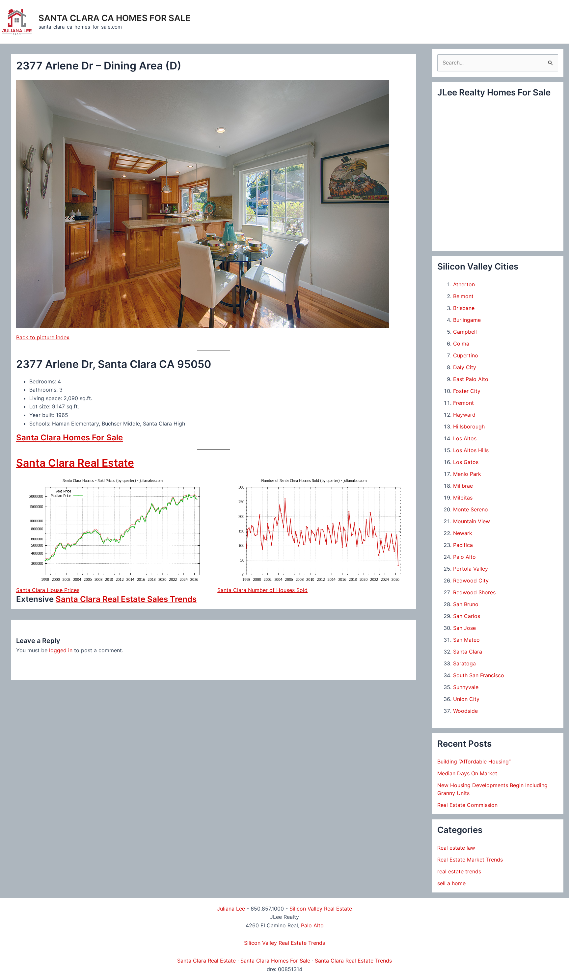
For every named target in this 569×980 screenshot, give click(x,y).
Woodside (465, 711)
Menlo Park (467, 474)
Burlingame (467, 320)
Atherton (464, 284)
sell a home (451, 883)
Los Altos (464, 438)
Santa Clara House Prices (47, 590)
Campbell (465, 331)
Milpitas (463, 497)
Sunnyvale (465, 687)
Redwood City (471, 580)
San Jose (464, 628)
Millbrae (463, 485)
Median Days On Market (467, 773)
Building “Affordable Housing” (474, 761)
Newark (462, 533)
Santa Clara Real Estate (75, 462)
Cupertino (465, 355)
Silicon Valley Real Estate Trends (284, 943)
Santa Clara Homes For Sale (69, 437)
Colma (461, 343)
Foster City (466, 391)
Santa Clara (467, 651)
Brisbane (463, 308)
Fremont (463, 403)
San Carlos (466, 616)
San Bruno (465, 604)
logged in (60, 650)
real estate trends (459, 871)
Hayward (464, 414)
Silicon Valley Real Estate (320, 908)
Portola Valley (470, 568)
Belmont (463, 296)
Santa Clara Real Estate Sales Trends (126, 599)
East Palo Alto (470, 379)
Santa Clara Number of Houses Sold (262, 590)
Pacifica (463, 545)
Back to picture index (42, 337)
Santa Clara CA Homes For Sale (115, 18)
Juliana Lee (231, 908)
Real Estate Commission (467, 805)
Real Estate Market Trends (470, 859)
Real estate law (456, 847)
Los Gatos (465, 462)
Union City (466, 699)
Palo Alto (464, 557)
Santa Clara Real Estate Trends (353, 960)
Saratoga (464, 663)
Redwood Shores (474, 592)
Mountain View (471, 521)
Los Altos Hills (471, 450)
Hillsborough (469, 426)
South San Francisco (478, 675)
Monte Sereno (470, 509)
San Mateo (466, 639)
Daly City (464, 367)
